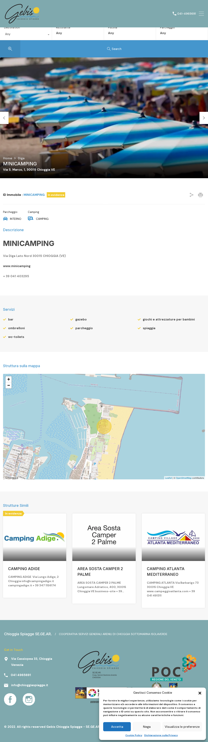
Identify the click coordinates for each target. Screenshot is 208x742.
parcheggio (84, 328)
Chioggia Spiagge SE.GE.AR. (28, 634)
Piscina (112, 27)
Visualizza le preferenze (182, 727)
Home (7, 158)
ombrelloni (16, 328)
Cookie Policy (133, 735)
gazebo (81, 319)
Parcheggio (167, 27)
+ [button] (8, 379)
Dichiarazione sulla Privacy (161, 735)
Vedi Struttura (34, 551)
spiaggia (149, 328)
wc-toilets (16, 337)
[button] (200, 693)
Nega (147, 727)
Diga (21, 158)
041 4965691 (21, 675)
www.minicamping (16, 266)
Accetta (117, 727)
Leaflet (168, 477)
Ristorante (63, 27)
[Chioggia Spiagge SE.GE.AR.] (22, 22)
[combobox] (26, 35)
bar (10, 319)
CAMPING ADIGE (24, 568)
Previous (4, 118)
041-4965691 (186, 13)
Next (203, 118)
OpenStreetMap (184, 477)
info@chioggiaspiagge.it (29, 685)
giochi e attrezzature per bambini (169, 319)
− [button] (8, 385)
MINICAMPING (28, 243)
